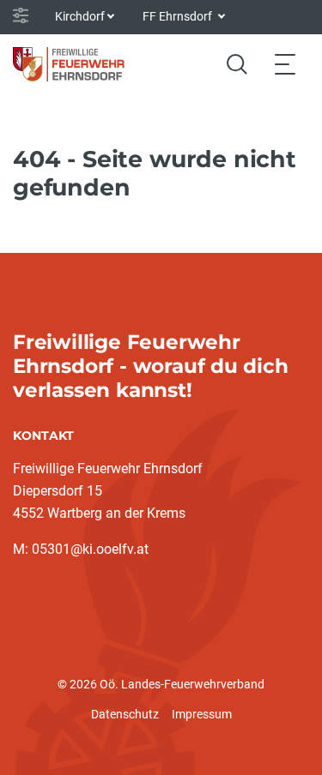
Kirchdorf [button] (80, 16)
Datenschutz (125, 714)
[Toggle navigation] (285, 63)
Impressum (202, 714)
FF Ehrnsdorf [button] (179, 16)
